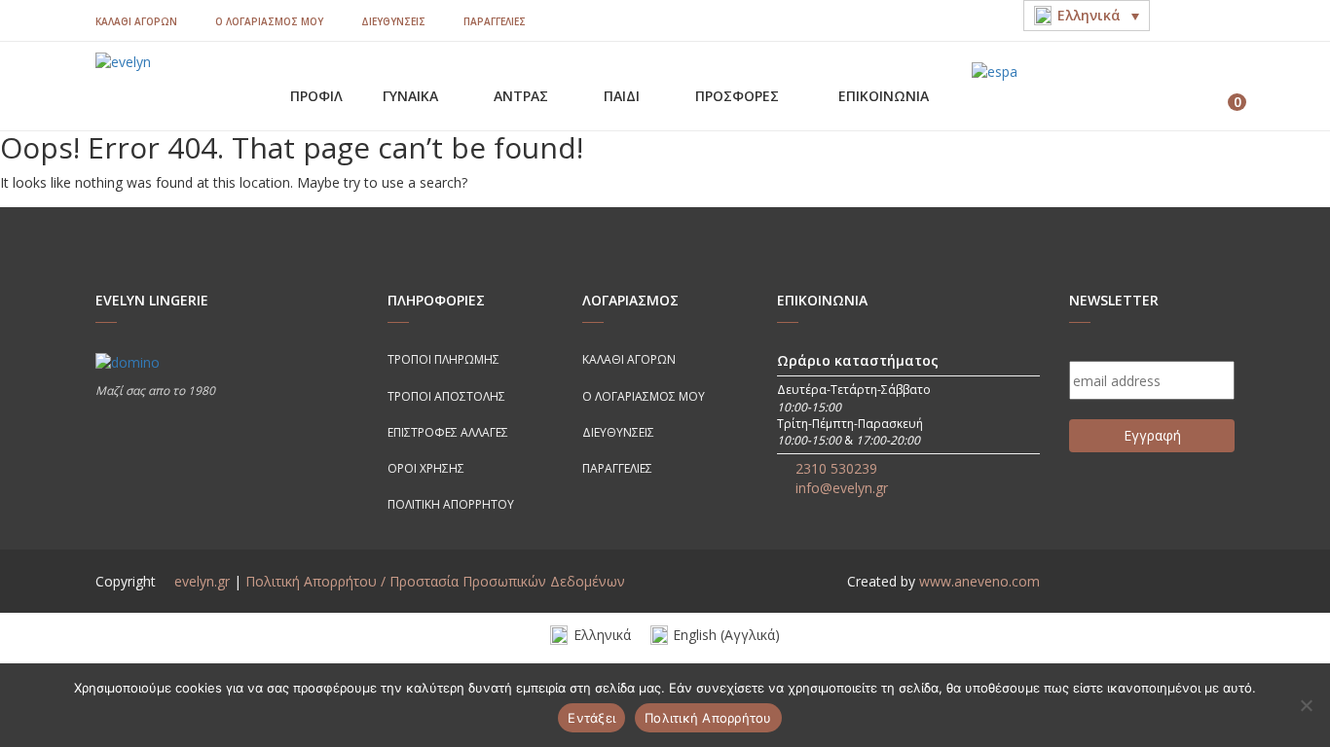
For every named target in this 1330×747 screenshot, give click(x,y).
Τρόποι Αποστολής (446, 396)
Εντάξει (591, 718)
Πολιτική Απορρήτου (708, 718)
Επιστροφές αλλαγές (448, 432)
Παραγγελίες (494, 21)
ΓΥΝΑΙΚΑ (412, 96)
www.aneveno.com (979, 581)
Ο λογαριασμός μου (269, 21)
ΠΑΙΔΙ (624, 96)
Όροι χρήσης (426, 468)
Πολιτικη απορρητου (451, 504)
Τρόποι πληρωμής (443, 359)
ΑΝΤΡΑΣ (523, 96)
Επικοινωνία (883, 96)
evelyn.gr (202, 581)
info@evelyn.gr (841, 488)
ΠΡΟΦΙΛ (316, 96)
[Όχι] (1305, 705)
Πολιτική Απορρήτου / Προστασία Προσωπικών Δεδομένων (435, 581)
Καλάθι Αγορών (136, 21)
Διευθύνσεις (393, 21)
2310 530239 (836, 468)
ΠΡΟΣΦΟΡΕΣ (739, 96)
